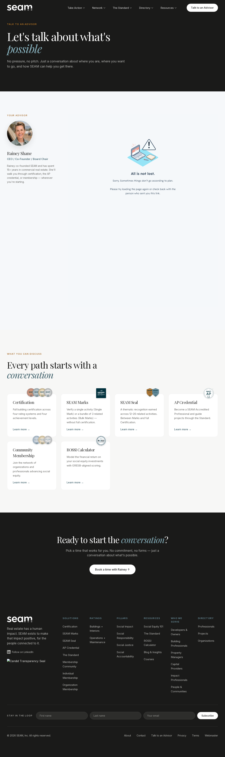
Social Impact (125, 626)
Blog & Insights (153, 652)
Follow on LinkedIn (22, 651)
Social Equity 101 (153, 626)
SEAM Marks (70, 633)
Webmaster (211, 735)
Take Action (75, 7)
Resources (167, 7)
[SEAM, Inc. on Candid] (29, 664)
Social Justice (125, 645)
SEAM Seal (69, 640)
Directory (144, 7)
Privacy (182, 735)
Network (97, 7)
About (127, 735)
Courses (149, 659)
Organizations (206, 640)
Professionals (206, 626)
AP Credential (71, 647)
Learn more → (21, 429)
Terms (195, 735)
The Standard (121, 7)
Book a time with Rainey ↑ (112, 569)
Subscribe (207, 715)
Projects (203, 633)
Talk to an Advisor (202, 7)
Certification (70, 626)
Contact (141, 735)
